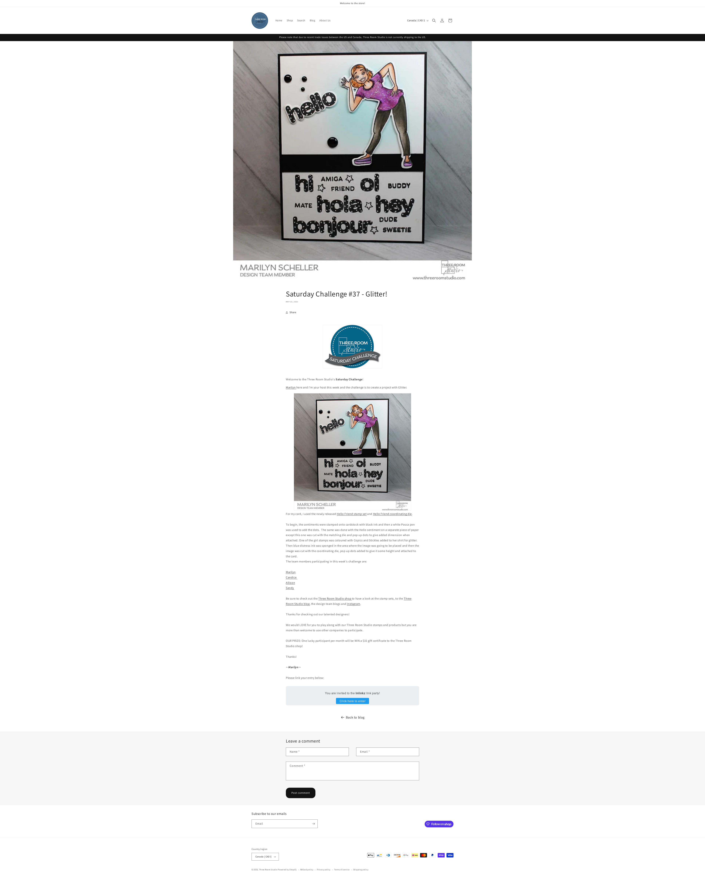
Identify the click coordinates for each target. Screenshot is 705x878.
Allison (290, 583)
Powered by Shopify (287, 869)
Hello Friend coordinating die (392, 514)
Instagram (353, 604)
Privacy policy (323, 869)
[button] (434, 21)
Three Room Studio (268, 869)
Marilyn (291, 387)
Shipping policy (360, 869)
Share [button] (293, 312)
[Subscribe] (313, 823)
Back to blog (355, 717)
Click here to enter (352, 701)
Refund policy (306, 869)
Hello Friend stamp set (351, 514)
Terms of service (342, 869)
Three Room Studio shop (335, 598)
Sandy (290, 588)
